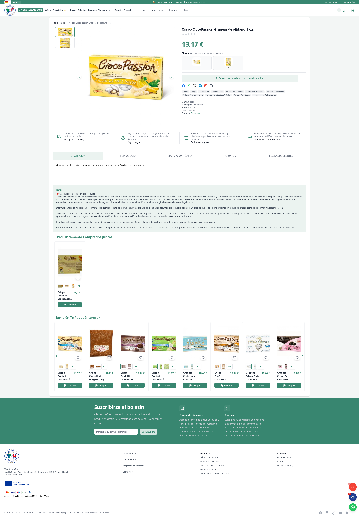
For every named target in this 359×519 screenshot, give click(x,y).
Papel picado (59, 22)
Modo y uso (157, 10)
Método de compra (209, 457)
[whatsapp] (189, 85)
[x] (194, 85)
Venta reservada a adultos (212, 465)
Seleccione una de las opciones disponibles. (242, 78)
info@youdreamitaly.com (271, 208)
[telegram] (200, 85)
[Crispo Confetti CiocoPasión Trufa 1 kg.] (133, 343)
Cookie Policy (129, 459)
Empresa (173, 10)
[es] (7, 2)
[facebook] (183, 85)
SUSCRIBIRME (148, 431)
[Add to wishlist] (78, 277)
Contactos (128, 471)
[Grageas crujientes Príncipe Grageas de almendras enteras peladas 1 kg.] (195, 343)
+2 (79, 286)
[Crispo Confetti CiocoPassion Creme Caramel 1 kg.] (70, 263)
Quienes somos (284, 457)
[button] (57, 357)
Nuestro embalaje (285, 465)
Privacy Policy (129, 453)
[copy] (211, 85)
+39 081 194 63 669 (13, 474)
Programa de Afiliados (133, 465)
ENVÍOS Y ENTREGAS (210, 461)
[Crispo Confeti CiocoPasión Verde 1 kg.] (164, 343)
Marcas (143, 10)
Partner (280, 461)
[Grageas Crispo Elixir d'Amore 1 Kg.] (258, 343)
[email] (206, 85)
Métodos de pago (208, 469)
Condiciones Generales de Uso (214, 473)
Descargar (196, 113)
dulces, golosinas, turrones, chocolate (88, 10)
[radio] (197, 63)
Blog (186, 10)
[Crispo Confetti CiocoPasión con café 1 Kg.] (226, 343)
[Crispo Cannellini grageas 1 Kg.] (101, 343)
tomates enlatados (124, 10)
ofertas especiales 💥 (55, 10)
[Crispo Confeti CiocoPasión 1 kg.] (70, 343)
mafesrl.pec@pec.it (63, 513)
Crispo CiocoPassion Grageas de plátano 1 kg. (90, 22)
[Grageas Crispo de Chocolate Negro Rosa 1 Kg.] (289, 343)
